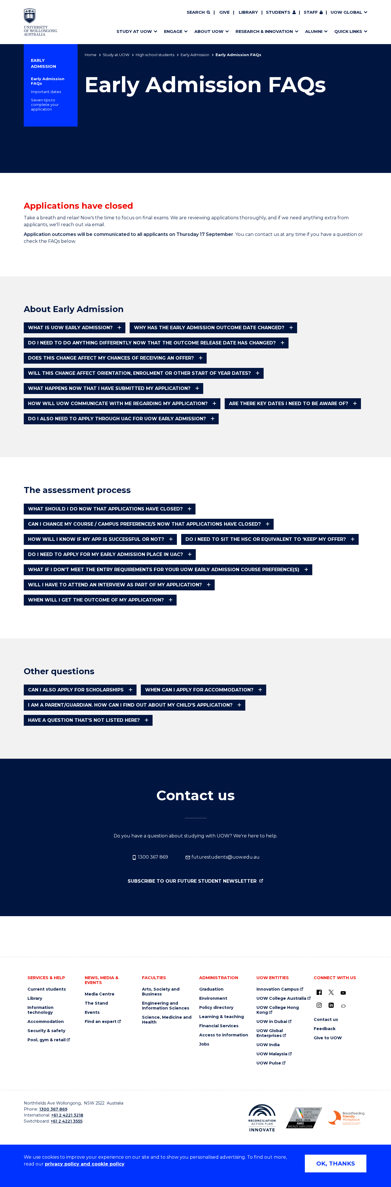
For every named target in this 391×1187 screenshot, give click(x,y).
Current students (46, 989)
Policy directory (216, 1007)
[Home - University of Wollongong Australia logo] (40, 22)
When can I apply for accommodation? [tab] (199, 690)
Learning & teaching (221, 1016)
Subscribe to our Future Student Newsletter (193, 881)
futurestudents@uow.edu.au (225, 857)
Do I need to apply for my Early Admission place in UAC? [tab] (105, 554)
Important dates (46, 91)
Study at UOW (116, 54)
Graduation (211, 989)
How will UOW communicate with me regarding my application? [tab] (118, 403)
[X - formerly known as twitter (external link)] (331, 992)
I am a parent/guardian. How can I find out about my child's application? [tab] (130, 705)
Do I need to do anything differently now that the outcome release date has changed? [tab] (152, 343)
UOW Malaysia (271, 1054)
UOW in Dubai (271, 1021)
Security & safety (46, 1030)
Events (92, 1012)
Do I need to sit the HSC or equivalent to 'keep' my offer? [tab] (265, 539)
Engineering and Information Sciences (165, 1006)
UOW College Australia (281, 998)
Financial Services (218, 1026)
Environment (213, 998)
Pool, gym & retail (46, 1040)
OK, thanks (335, 1163)
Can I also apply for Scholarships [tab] (76, 690)
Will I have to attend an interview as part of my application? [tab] (115, 584)
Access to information (223, 1035)
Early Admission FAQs (47, 81)
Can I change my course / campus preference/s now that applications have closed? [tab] (144, 524)
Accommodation (45, 1021)
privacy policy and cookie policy (85, 1164)
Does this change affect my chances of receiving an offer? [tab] (111, 358)
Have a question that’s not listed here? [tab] (84, 720)
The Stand (96, 1003)
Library (248, 12)
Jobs (204, 1044)
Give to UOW (328, 1038)
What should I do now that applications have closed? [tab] (105, 509)
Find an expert (100, 1021)
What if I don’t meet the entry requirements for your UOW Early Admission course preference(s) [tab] (163, 569)
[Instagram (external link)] (319, 1005)
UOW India (268, 1044)
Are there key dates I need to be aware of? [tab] (288, 403)
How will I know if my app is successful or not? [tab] (96, 539)
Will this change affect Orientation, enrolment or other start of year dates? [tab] (139, 373)
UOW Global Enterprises (269, 1033)
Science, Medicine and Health (166, 1020)
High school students (155, 54)
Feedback (324, 1028)
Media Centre (99, 994)
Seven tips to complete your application (45, 104)
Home (90, 54)
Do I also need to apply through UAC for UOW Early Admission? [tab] (117, 418)
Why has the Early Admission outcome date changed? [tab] (209, 327)
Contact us (326, 1019)
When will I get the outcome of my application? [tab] (96, 600)
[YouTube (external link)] (343, 993)
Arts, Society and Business (160, 992)
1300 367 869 (152, 857)
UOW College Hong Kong (277, 1010)
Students (278, 12)
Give (224, 12)
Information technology (40, 1010)
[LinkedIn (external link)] (331, 1005)
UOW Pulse (268, 1063)
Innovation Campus (277, 989)
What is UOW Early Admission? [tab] (70, 327)
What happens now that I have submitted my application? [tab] (109, 388)
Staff (311, 12)
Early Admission (195, 54)
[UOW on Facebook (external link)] (319, 992)
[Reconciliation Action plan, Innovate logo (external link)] (262, 1117)
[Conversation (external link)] (343, 1006)
